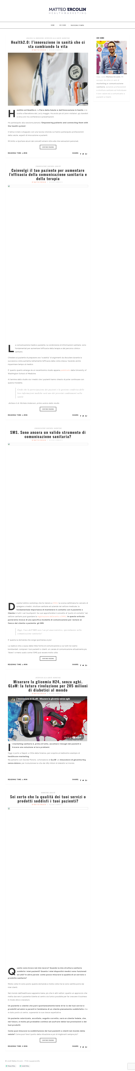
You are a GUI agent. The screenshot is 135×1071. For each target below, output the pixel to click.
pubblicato (65, 370)
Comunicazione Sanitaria (45, 166)
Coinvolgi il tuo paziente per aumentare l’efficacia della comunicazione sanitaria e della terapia (48, 174)
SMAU (55, 603)
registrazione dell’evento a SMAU (52, 617)
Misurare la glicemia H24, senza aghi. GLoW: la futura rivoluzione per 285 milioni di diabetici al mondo (48, 686)
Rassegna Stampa (77, 25)
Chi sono (62, 25)
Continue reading (48, 147)
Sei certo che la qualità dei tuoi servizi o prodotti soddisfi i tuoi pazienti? (48, 799)
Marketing (66, 38)
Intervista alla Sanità (53, 38)
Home (53, 25)
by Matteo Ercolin (39, 50)
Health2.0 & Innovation (35, 38)
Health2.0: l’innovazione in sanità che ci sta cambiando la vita (48, 44)
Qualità (58, 166)
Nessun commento (56, 50)
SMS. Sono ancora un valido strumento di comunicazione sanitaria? (48, 434)
